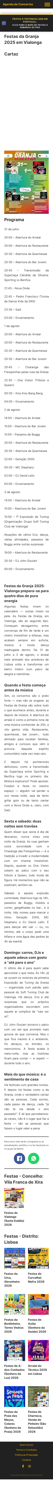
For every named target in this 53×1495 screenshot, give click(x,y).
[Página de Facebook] (23, 1466)
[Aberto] (47, 4)
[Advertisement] (26, 105)
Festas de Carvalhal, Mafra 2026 (36, 1277)
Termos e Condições (26, 1449)
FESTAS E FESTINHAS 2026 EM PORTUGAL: (30, 23)
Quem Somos (26, 1444)
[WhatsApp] (33, 1158)
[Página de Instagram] (29, 1466)
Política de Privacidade (26, 1455)
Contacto (26, 1460)
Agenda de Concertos (18, 4)
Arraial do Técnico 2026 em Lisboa (37, 1369)
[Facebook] (19, 1158)
